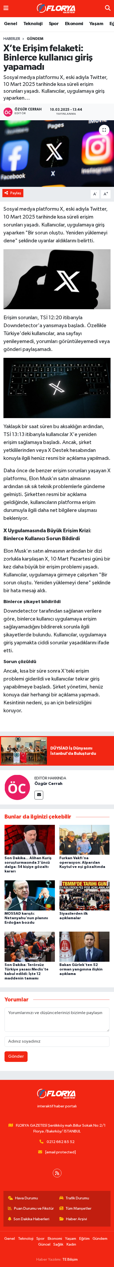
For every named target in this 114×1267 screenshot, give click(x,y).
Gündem (35, 39)
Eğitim (84, 1239)
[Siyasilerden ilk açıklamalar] (84, 895)
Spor (54, 23)
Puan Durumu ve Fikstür (34, 1208)
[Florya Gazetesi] (57, 8)
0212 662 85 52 (60, 1142)
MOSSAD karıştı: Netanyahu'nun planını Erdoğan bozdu (26, 918)
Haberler (11, 39)
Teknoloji (33, 23)
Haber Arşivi (76, 1219)
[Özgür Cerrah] (17, 787)
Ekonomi (74, 23)
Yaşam (96, 23)
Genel (10, 23)
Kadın (71, 1244)
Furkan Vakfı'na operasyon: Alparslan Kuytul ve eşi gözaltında (82, 862)
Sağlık (58, 1244)
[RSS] (57, 1173)
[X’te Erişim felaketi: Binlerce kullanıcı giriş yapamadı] (57, 153)
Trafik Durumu (77, 1198)
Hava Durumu (26, 1198)
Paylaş (15, 193)
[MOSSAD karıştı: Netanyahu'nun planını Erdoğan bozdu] (30, 895)
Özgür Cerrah (48, 784)
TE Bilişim (70, 1259)
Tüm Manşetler (78, 1208)
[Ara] (108, 8)
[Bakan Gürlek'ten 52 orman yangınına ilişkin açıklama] (84, 946)
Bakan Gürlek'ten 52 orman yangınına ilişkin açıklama (81, 969)
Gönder (16, 1056)
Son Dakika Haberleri (31, 1219)
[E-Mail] (38, 795)
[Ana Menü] (5, 8)
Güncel (44, 1244)
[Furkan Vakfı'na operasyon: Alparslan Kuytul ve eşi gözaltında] (84, 840)
